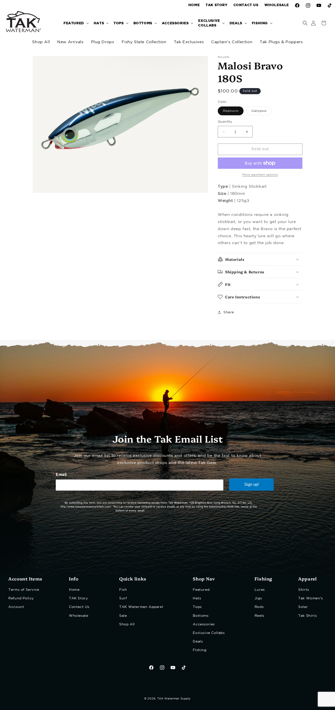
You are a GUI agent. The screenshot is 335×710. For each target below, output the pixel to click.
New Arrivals (70, 42)
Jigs (258, 598)
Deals (198, 641)
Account (16, 606)
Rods (259, 606)
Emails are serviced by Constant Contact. (174, 510)
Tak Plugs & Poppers (281, 42)
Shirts (303, 589)
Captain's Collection (231, 42)
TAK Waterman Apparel (141, 606)
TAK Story (78, 598)
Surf (123, 598)
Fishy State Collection (144, 42)
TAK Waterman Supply (174, 698)
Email (61, 474)
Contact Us (79, 606)
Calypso (261, 112)
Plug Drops (102, 42)
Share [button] (228, 312)
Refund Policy (21, 598)
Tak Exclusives (189, 42)
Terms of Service (23, 589)
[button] (76, 23)
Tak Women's (310, 598)
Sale (123, 615)
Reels (259, 615)
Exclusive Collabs (209, 632)
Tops (197, 606)
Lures (260, 589)
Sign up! (251, 484)
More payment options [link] (260, 174)
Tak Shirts (307, 615)
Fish (123, 589)
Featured (201, 589)
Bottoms (200, 615)
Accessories (204, 624)
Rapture (233, 112)
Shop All (41, 42)
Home (74, 589)
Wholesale (78, 615)
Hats (197, 598)
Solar (303, 606)
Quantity (225, 122)
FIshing (199, 650)
